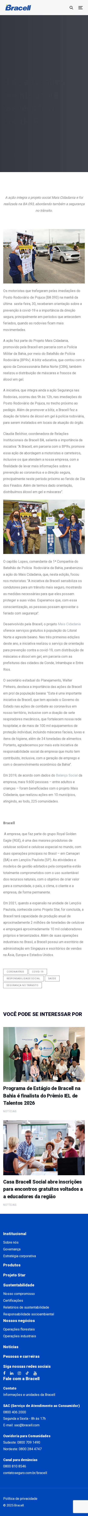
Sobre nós (11, 1242)
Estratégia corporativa (19, 1256)
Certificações (13, 1301)
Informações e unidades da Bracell (29, 1395)
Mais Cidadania (69, 624)
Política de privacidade (20, 1499)
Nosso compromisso (19, 1294)
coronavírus (15, 972)
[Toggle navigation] (80, 7)
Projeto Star (14, 1275)
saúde (52, 978)
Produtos (12, 1265)
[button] (71, 7)
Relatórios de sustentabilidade (26, 1307)
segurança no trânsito (22, 985)
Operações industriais (19, 1336)
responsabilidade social (23, 978)
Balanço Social (67, 775)
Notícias (9, 155)
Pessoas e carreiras (21, 1356)
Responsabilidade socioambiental (28, 1314)
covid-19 (38, 972)
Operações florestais (19, 1329)
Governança (12, 1249)
